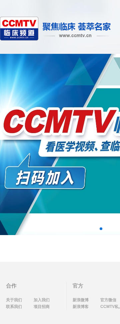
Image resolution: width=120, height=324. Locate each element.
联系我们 (14, 306)
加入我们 (42, 300)
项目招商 (42, 306)
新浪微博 (81, 300)
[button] (101, 228)
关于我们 (14, 300)
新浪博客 (81, 306)
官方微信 (108, 300)
